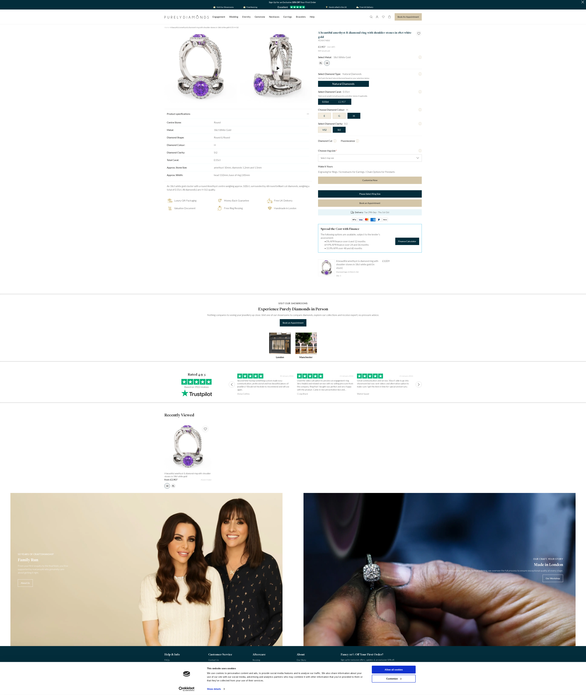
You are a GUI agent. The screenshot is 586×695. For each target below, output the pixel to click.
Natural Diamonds (343, 83)
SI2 (339, 129)
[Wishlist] (383, 16)
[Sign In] (377, 16)
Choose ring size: (327, 150)
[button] (582, 2)
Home (166, 27)
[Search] (371, 16)
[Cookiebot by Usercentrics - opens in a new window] (186, 689)
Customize (392, 678)
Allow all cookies (394, 669)
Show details (214, 689)
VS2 (324, 129)
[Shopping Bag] (389, 16)
